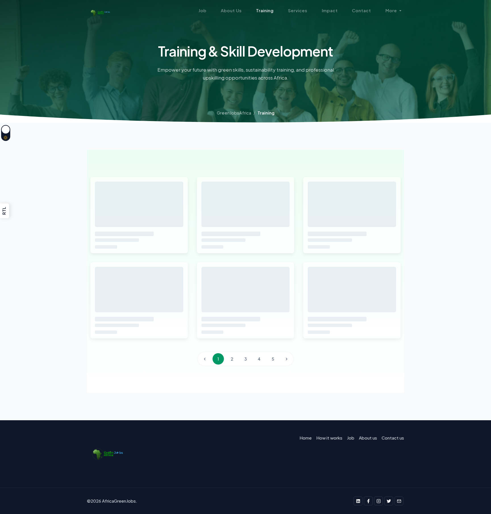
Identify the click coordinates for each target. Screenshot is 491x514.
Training (265, 10)
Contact (361, 10)
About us (368, 437)
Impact (330, 10)
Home (305, 437)
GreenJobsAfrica (234, 112)
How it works (329, 437)
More (391, 10)
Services (297, 10)
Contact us (393, 437)
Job (202, 10)
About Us (231, 10)
